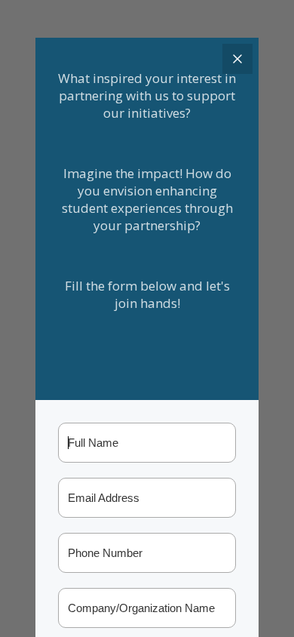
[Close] (237, 59)
